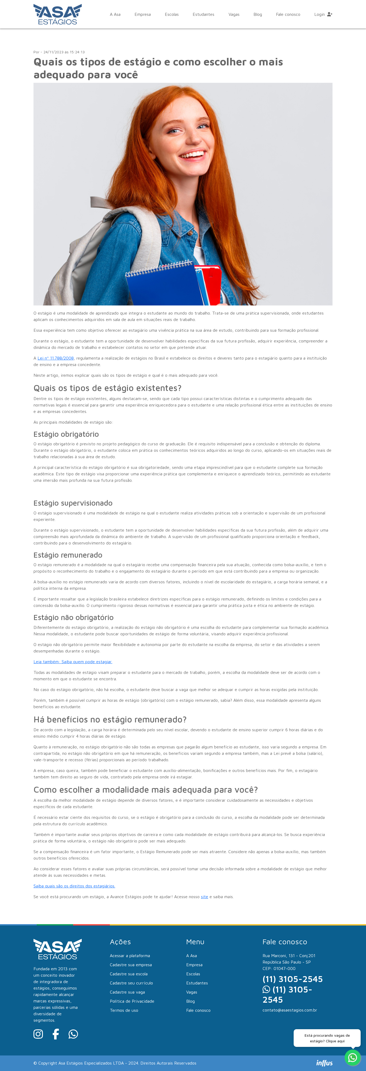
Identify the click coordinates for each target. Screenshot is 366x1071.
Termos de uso (124, 1010)
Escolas (172, 14)
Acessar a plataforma (130, 955)
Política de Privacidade (132, 1001)
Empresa (143, 14)
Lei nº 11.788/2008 (56, 358)
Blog (257, 14)
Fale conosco (288, 14)
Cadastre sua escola (129, 973)
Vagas (234, 14)
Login (320, 14)
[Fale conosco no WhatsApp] (353, 1058)
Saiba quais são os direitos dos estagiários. (74, 885)
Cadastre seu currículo (131, 982)
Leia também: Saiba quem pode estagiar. (72, 661)
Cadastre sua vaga (127, 992)
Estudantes (203, 14)
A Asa (115, 14)
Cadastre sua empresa (131, 964)
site (204, 896)
